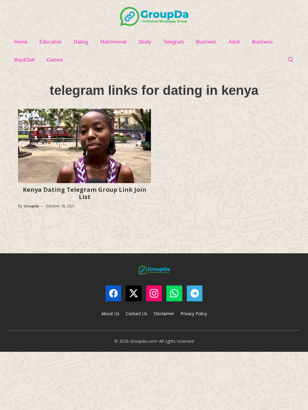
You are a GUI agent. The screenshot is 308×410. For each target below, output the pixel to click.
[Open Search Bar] (290, 60)
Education (50, 42)
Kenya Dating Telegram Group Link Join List (84, 193)
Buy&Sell (24, 60)
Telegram (173, 42)
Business (206, 42)
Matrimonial (113, 42)
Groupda (31, 206)
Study (144, 42)
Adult (234, 42)
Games (55, 60)
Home (20, 42)
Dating (81, 42)
